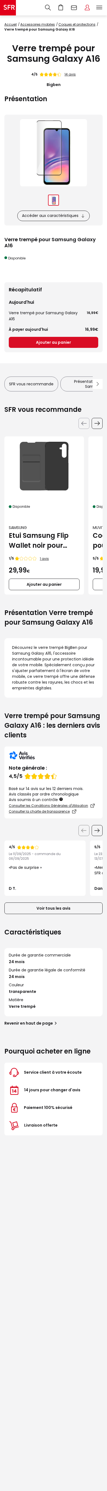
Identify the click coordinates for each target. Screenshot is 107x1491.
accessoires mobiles (37, 24)
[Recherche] (47, 7)
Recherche (47, 7)
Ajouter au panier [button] (44, 584)
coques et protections (76, 24)
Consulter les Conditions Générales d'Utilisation (48, 805)
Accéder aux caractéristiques (50, 215)
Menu (99, 7)
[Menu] (100, 7)
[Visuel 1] (53, 200)
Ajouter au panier (53, 342)
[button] (61, 799)
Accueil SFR (8, 7)
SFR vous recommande (31, 384)
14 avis (70, 74)
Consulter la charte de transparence (39, 811)
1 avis (44, 558)
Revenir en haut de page (28, 1023)
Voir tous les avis (53, 908)
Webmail (74, 7)
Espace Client (87, 7)
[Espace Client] (87, 7)
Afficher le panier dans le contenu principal (60, 7)
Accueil (10, 24)
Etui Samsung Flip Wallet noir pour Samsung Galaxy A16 (39, 540)
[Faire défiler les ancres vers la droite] (98, 384)
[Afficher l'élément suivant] (97, 830)
